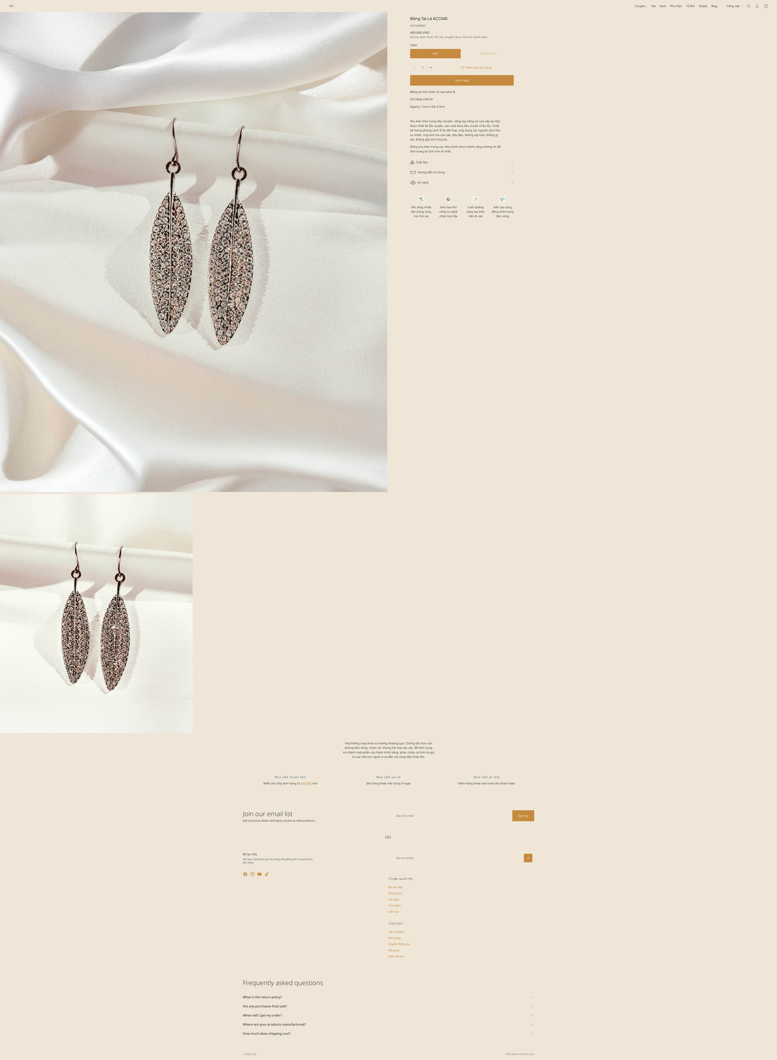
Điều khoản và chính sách (520, 1054)
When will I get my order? (262, 1015)
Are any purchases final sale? (265, 1006)
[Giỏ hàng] (766, 6)
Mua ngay (462, 80)
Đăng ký (393, 950)
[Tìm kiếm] (748, 6)
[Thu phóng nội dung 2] (96, 613)
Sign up (523, 816)
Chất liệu (422, 162)
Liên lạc (393, 912)
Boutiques (395, 893)
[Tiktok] (266, 874)
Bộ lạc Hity (395, 887)
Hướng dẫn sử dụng (431, 172)
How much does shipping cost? (267, 1033)
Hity (254, 1054)
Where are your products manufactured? (274, 1024)
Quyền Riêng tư (399, 944)
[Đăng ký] (528, 858)
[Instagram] (252, 874)
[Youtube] (259, 874)
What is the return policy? (262, 997)
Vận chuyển (396, 932)
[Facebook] (245, 874)
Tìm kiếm (394, 905)
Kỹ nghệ (423, 182)
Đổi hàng (394, 938)
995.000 (306, 783)
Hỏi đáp (393, 899)
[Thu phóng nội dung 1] (193, 252)
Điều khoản (396, 956)
